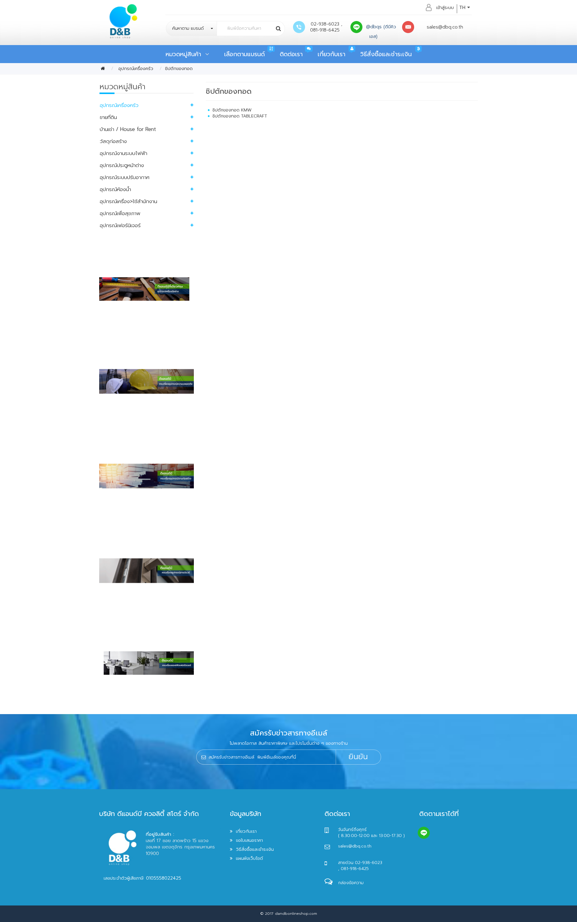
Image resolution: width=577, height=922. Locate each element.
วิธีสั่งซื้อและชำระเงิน (386, 54)
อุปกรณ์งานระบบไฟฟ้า (123, 153)
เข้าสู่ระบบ (445, 7)
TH (463, 7)
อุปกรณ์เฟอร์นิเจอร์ (120, 225)
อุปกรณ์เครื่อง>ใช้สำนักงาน (128, 201)
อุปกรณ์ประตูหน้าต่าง (122, 165)
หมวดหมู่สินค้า (185, 54)
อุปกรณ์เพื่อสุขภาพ (120, 213)
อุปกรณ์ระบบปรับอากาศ (124, 177)
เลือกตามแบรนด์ (244, 54)
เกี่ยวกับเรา (331, 54)
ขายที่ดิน (108, 117)
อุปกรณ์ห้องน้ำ (115, 189)
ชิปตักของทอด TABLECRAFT (239, 116)
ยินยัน (358, 756)
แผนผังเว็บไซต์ (249, 858)
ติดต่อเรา (291, 54)
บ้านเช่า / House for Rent (128, 129)
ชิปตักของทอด (179, 68)
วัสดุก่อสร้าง (113, 141)
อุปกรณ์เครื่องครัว (135, 68)
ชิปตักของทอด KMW (232, 110)
